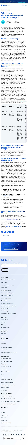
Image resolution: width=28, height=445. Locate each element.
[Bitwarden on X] (4, 435)
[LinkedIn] (8, 232)
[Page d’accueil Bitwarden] (5, 5)
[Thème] (23, 438)
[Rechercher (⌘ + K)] (23, 5)
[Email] (10, 232)
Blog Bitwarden (5, 10)
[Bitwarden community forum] (9, 435)
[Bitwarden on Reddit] (6, 435)
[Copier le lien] (13, 232)
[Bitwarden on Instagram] (22, 435)
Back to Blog (6, 235)
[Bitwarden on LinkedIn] (17, 435)
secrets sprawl (6, 195)
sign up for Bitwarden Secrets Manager (10, 219)
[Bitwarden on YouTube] (14, 435)
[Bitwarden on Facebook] (19, 435)
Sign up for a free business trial (13, 226)
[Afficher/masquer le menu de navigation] (26, 5)
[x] (2, 232)
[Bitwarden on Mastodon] (24, 435)
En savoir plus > (21, 2)
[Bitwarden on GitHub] (11, 435)
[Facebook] (5, 232)
